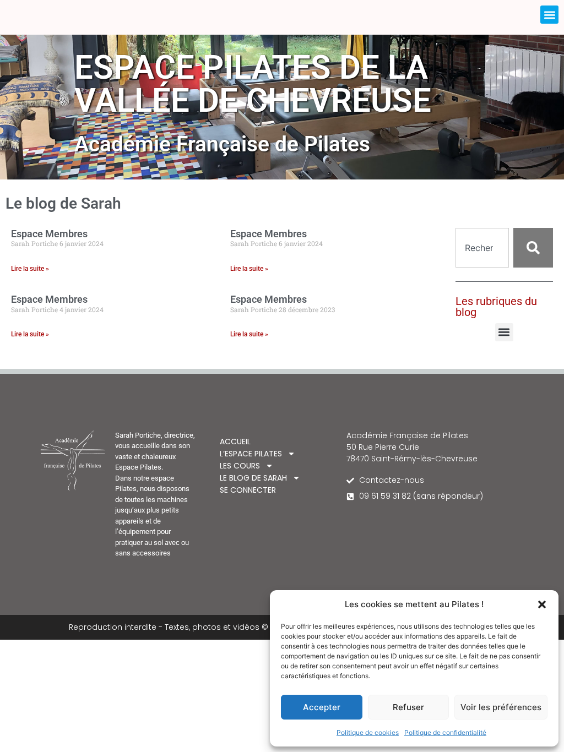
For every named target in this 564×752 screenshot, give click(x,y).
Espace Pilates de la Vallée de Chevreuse (252, 84)
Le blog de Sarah (253, 477)
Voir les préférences (500, 707)
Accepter (321, 707)
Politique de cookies (368, 732)
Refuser (408, 707)
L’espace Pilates (251, 453)
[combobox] (482, 248)
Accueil (235, 441)
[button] (541, 604)
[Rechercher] (533, 248)
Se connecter (248, 489)
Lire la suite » (30, 269)
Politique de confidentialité (445, 732)
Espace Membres (49, 233)
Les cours (240, 465)
